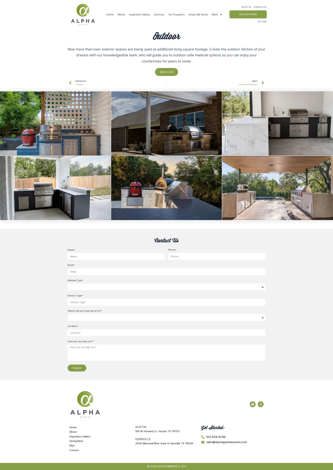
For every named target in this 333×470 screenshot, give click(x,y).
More (215, 14)
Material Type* (75, 280)
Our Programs (176, 14)
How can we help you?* (81, 341)
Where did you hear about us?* (85, 310)
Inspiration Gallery (139, 14)
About (121, 14)
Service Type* (75, 295)
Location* (73, 326)
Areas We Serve (198, 14)
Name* (71, 249)
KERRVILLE (260, 7)
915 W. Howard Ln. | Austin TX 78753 (157, 431)
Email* (71, 265)
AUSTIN (246, 7)
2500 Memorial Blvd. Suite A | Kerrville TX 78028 (164, 443)
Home (110, 14)
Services (159, 14)
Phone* (172, 249)
